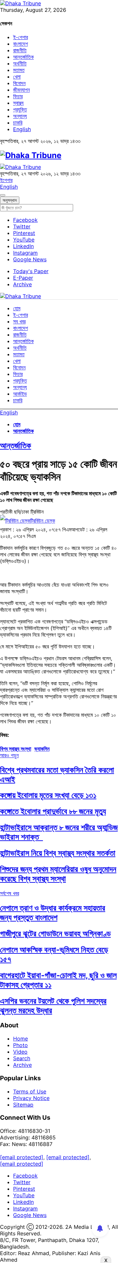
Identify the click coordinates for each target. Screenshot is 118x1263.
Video (20, 1051)
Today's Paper (31, 271)
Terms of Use (29, 1091)
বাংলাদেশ (20, 43)
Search (21, 1058)
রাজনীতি (20, 50)
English (22, 129)
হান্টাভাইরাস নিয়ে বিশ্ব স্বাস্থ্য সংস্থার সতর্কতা (57, 853)
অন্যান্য (20, 116)
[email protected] (21, 1157)
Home (20, 1038)
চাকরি (17, 122)
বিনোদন (19, 83)
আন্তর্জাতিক (23, 57)
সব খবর (19, 321)
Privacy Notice (31, 1098)
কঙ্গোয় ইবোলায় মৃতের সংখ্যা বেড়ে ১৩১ (48, 795)
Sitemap (23, 1104)
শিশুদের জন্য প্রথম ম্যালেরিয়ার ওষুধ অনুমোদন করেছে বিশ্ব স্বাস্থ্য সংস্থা (58, 873)
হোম (16, 308)
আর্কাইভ (20, 393)
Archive (22, 284)
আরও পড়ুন (9, 755)
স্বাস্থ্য (18, 103)
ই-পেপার (20, 37)
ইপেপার (6, 180)
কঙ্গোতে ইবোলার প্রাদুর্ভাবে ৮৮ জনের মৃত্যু (53, 811)
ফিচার (18, 96)
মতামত (19, 70)
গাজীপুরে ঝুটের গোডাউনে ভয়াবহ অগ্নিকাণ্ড (55, 933)
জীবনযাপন (21, 89)
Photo (20, 1045)
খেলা (17, 76)
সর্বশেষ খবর (9, 893)
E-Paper (23, 277)
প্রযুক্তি (20, 109)
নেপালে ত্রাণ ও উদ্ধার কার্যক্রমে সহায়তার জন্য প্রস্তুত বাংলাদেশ (52, 912)
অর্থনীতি (20, 63)
